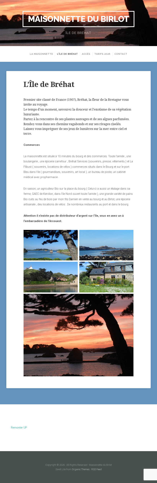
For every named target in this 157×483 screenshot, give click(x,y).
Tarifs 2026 (102, 54)
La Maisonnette (41, 54)
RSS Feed (96, 469)
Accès (86, 54)
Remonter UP (19, 427)
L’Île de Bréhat (67, 54)
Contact (120, 54)
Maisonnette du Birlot (78, 19)
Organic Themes (81, 469)
